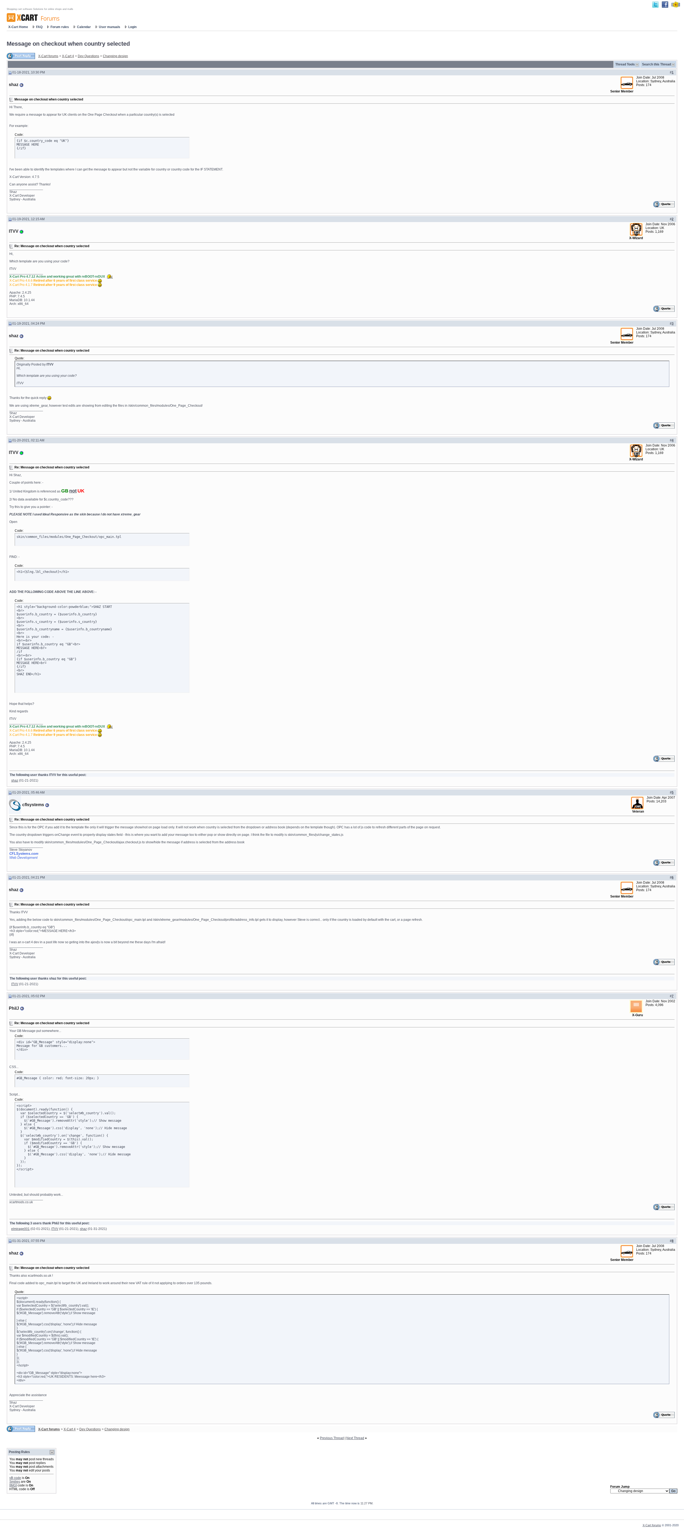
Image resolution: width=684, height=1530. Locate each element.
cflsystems (33, 804)
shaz (13, 84)
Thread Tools (625, 64)
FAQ (39, 27)
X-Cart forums (48, 56)
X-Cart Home (18, 27)
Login (132, 27)
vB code (15, 1478)
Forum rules (59, 27)
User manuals (109, 27)
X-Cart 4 (68, 56)
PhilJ (14, 1008)
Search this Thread (656, 64)
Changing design (115, 56)
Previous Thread (332, 1438)
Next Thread (355, 1438)
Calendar (84, 27)
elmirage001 (20, 1229)
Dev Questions (88, 56)
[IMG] (13, 1485)
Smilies (14, 1482)
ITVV (13, 231)
